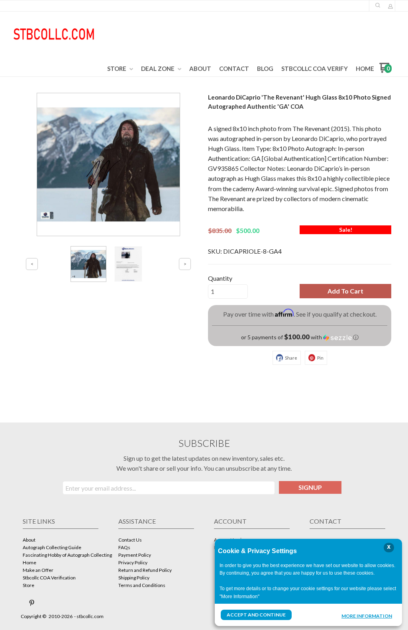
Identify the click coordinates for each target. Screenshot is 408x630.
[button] (377, 5)
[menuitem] (120, 68)
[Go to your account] (390, 7)
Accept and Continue (256, 615)
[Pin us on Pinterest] (32, 603)
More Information (366, 615)
